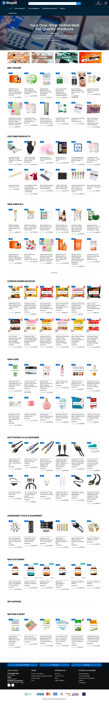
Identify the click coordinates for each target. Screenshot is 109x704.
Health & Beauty (84, 674)
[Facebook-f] (8, 685)
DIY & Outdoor (12, 536)
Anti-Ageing (15, 413)
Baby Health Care (51, 635)
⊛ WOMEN (11, 380)
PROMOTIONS (13, 13)
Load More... (54, 272)
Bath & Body (47, 413)
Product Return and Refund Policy (41, 676)
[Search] (78, 3)
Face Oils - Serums (68, 380)
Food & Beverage (84, 676)
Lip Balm (35, 413)
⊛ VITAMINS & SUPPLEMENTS (14, 580)
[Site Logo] (10, 3)
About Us (58, 674)
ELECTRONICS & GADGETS (50, 8)
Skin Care (94, 380)
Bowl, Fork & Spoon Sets (37, 635)
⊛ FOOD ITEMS (11, 302)
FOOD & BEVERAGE (33, 8)
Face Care (15, 380)
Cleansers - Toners (49, 380)
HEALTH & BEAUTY (20, 8)
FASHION (62, 8)
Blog (56, 678)
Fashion (81, 680)
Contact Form (59, 676)
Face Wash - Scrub (21, 380)
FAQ (32, 680)
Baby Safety (18, 635)
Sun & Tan (98, 380)
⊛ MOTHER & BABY (12, 635)
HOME (10, 8)
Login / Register (60, 680)
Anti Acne (94, 413)
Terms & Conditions (37, 674)
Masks (81, 413)
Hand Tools (18, 536)
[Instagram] (12, 685)
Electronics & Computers (86, 678)
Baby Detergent (66, 635)
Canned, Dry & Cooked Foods (21, 302)
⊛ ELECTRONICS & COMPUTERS (15, 458)
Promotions (82, 683)
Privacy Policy (35, 678)
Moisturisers (36, 380)
